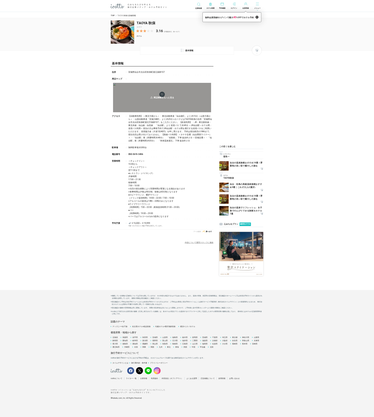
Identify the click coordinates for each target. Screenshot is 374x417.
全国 (136, 347)
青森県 (125, 337)
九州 (160, 347)
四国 (185, 347)
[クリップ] (261, 169)
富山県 (165, 341)
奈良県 (234, 341)
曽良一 (226, 156)
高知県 (135, 344)
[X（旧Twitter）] (139, 370)
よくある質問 (191, 378)
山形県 (165, 337)
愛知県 (125, 341)
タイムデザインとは (120, 363)
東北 (169, 347)
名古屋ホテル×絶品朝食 (141, 326)
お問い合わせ (234, 378)
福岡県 (205, 344)
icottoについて (116, 378)
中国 (193, 347)
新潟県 (145, 341)
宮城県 (155, 337)
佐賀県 (215, 344)
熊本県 (244, 344)
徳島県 (125, 344)
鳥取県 (165, 344)
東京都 (234, 337)
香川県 (115, 344)
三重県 (195, 341)
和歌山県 (245, 341)
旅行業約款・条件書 (139, 363)
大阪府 (224, 341)
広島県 (185, 344)
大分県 (224, 344)
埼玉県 (224, 337)
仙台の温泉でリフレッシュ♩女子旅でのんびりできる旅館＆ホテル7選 (246, 210)
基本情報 (189, 50)
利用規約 (154, 378)
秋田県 (145, 337)
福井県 (185, 341)
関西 (152, 347)
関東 (144, 347)
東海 (177, 347)
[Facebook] (130, 370)
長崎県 (234, 344)
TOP (113, 16)
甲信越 (202, 347)
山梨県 (256, 337)
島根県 (175, 344)
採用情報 (221, 378)
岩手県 (135, 337)
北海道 (115, 337)
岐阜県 (135, 341)
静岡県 (115, 341)
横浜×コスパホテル (187, 326)
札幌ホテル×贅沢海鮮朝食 (165, 326)
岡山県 (155, 344)
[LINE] (148, 370)
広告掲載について (208, 378)
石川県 (175, 341)
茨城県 (205, 337)
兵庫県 (256, 341)
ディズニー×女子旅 (119, 326)
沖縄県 (127, 347)
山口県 (195, 344)
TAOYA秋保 (228, 178)
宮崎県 (254, 344)
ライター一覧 (131, 378)
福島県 (175, 337)
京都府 (215, 341)
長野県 (155, 341)
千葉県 (215, 337)
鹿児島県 (116, 347)
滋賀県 (205, 341)
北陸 (211, 347)
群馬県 (195, 337)
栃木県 (185, 337)
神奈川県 (245, 337)
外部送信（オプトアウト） (172, 378)
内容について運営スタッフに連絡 (199, 242)
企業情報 (143, 378)
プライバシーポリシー (159, 363)
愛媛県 (145, 344)
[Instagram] (157, 370)
